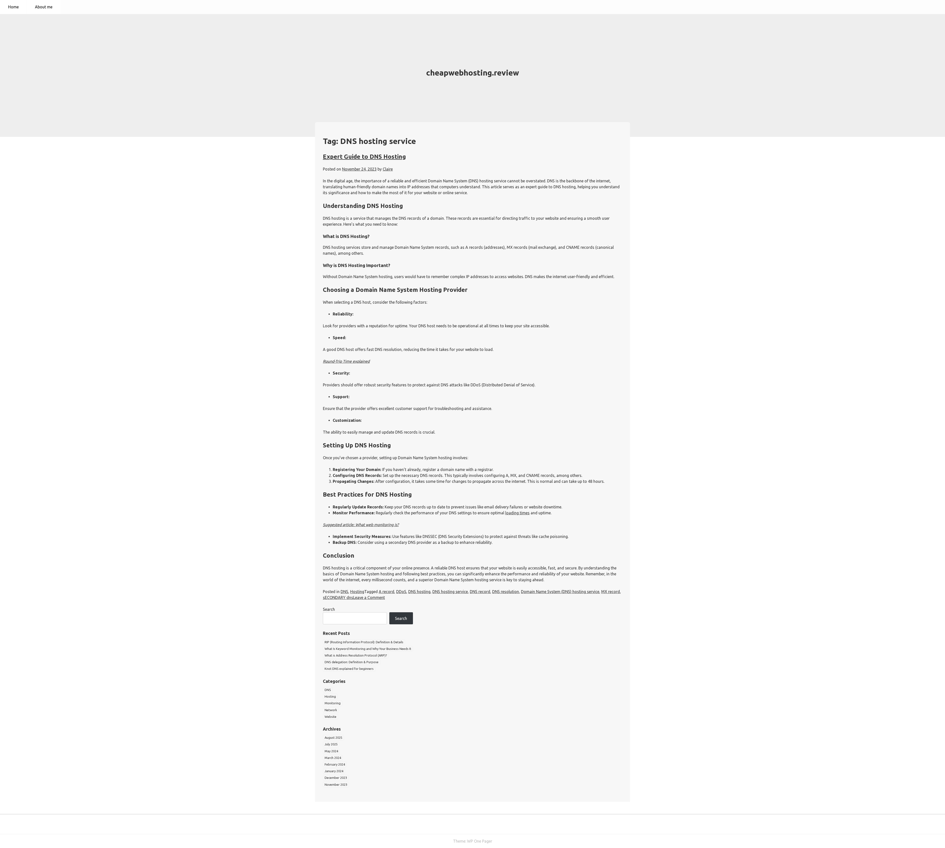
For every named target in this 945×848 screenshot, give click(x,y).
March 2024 (333, 757)
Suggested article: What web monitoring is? (361, 524)
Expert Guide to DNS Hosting (364, 156)
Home (13, 7)
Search (329, 609)
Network (331, 710)
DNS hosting (419, 591)
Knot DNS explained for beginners (349, 668)
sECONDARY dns (338, 597)
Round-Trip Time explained (346, 361)
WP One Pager (479, 841)
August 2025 (333, 737)
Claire (388, 169)
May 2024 (331, 751)
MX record (610, 591)
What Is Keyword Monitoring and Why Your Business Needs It (368, 648)
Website (330, 716)
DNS (344, 591)
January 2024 (334, 771)
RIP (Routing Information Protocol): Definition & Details (364, 642)
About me (43, 7)
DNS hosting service (450, 591)
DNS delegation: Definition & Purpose (351, 662)
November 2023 (336, 784)
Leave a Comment (369, 597)
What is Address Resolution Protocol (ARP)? (356, 655)
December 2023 (336, 777)
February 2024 (335, 764)
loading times (517, 513)
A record (386, 591)
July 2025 (331, 744)
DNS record (480, 591)
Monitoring (333, 703)
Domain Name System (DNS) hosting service (560, 591)
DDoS (401, 591)
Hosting (357, 591)
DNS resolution (505, 591)
